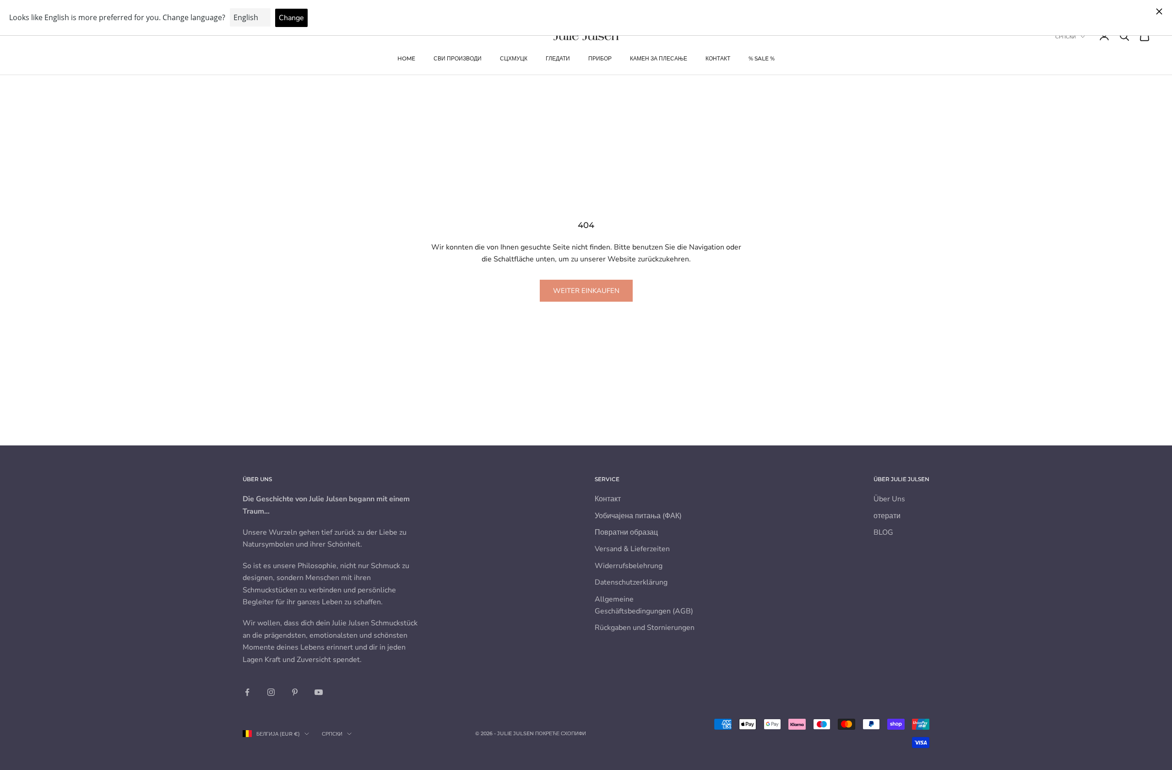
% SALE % (762, 58)
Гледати (558, 58)
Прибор (600, 58)
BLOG (883, 532)
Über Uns (889, 499)
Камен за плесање (658, 58)
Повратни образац (626, 532)
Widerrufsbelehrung (628, 566)
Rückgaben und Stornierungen (645, 628)
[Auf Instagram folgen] (271, 692)
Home (406, 58)
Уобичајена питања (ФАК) (638, 516)
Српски (1065, 36)
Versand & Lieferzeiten (632, 549)
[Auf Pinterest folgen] (294, 692)
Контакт (717, 58)
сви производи (458, 58)
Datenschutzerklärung (631, 582)
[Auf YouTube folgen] (318, 692)
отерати (887, 516)
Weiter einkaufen (586, 290)
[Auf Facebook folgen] (247, 692)
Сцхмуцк (513, 58)
